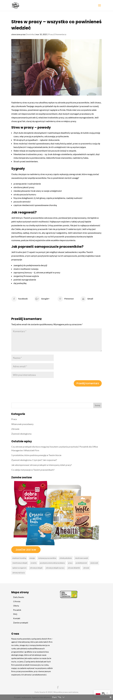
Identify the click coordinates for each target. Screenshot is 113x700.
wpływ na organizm (19, 568)
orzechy (34, 563)
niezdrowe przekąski (19, 563)
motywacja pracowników (47, 558)
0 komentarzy (60, 34)
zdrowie (86, 568)
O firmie (16, 601)
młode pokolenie (66, 558)
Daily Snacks (18, 597)
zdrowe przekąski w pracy (55, 568)
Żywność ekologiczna (21, 433)
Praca (50, 34)
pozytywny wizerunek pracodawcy (52, 563)
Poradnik (17, 610)
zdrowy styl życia (18, 573)
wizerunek (94, 563)
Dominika (30, 34)
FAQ (15, 614)
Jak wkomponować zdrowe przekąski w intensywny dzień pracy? (41, 465)
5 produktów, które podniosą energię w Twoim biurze (36, 455)
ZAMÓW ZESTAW (26, 549)
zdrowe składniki (74, 568)
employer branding (19, 558)
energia (32, 558)
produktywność (81, 563)
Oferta (16, 606)
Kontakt (16, 618)
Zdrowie (15, 429)
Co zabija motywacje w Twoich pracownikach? (32, 469)
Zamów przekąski (20, 622)
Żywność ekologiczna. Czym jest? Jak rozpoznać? (34, 460)
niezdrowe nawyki (81, 558)
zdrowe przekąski (36, 568)
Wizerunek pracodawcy (22, 424)
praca (70, 563)
